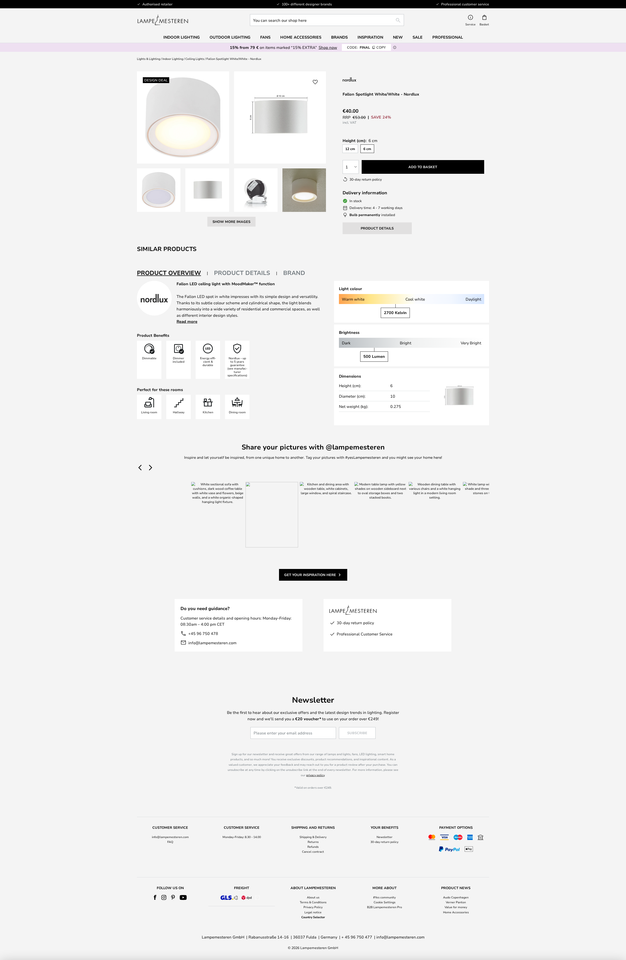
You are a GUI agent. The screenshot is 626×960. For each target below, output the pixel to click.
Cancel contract (313, 851)
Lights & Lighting (148, 59)
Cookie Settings (384, 902)
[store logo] (163, 20)
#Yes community (384, 897)
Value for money (456, 907)
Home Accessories (456, 912)
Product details (242, 272)
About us (313, 897)
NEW (398, 37)
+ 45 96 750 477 (356, 936)
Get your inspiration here (310, 574)
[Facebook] (155, 897)
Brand (294, 272)
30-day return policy (384, 842)
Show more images (231, 221)
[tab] (172, 273)
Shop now (328, 47)
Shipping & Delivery (313, 837)
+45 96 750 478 (203, 633)
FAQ (170, 842)
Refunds (313, 847)
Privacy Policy (313, 907)
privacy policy (315, 775)
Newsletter (384, 837)
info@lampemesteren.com (212, 642)
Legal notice (313, 912)
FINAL (366, 47)
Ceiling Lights (194, 59)
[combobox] (327, 20)
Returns (313, 842)
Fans (265, 37)
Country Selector (313, 917)
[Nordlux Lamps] (374, 79)
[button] (158, 190)
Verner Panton (456, 902)
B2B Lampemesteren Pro (384, 907)
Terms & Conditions (313, 902)
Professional (447, 37)
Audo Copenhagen (456, 897)
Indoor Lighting (172, 59)
